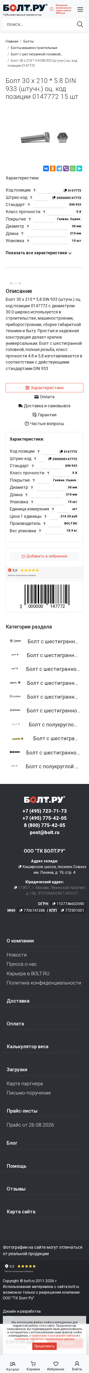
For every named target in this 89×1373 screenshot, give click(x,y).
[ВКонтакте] (46, 169)
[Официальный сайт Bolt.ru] (25, 7)
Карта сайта (21, 1212)
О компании (20, 941)
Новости (17, 955)
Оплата (15, 1024)
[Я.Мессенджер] (79, 169)
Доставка (18, 1001)
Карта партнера (25, 1083)
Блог (12, 1143)
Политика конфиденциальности (44, 983)
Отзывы (16, 1189)
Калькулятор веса (27, 1046)
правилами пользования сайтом (54, 1335)
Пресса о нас (22, 964)
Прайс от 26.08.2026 (30, 1125)
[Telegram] (59, 169)
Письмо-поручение (29, 1093)
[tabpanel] (44, 487)
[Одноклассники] (53, 169)
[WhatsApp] (72, 169)
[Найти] (80, 24)
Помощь (16, 1166)
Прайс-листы (22, 1111)
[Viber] (66, 169)
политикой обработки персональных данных (44, 1339)
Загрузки (17, 1069)
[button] (80, 9)
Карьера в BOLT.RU (28, 973)
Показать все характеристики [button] (37, 252)
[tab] (44, 388)
